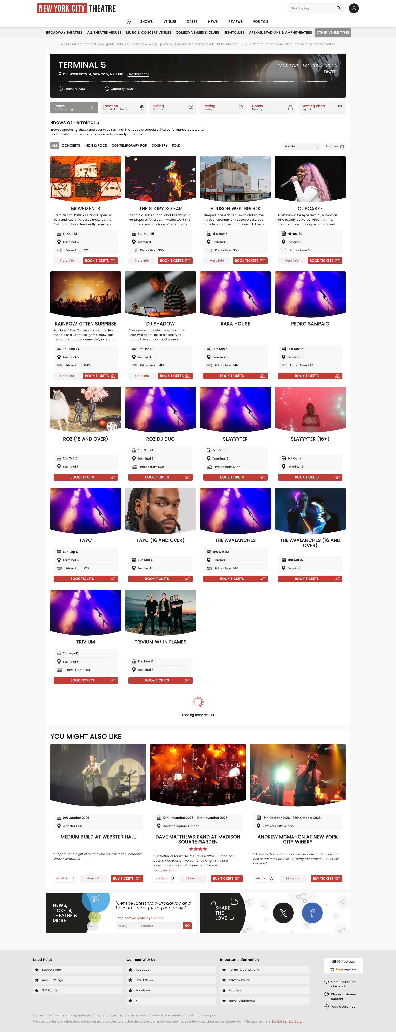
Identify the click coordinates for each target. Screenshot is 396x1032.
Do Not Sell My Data (287, 1021)
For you (260, 21)
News (213, 21)
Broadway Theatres (64, 32)
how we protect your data (144, 918)
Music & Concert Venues (148, 32)
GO (187, 925)
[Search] (339, 8)
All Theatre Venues (104, 32)
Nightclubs (234, 32)
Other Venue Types (333, 32)
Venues (170, 21)
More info (67, 260)
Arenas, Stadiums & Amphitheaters (280, 32)
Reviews (236, 21)
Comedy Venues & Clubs (197, 32)
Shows (146, 21)
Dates (192, 21)
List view (332, 146)
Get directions (138, 74)
